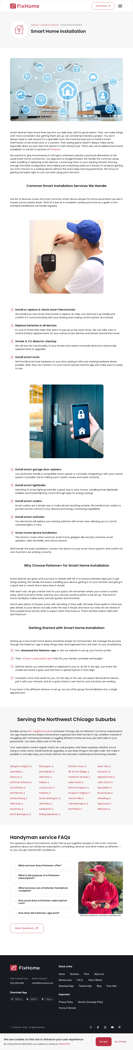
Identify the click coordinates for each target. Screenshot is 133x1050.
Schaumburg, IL (18, 798)
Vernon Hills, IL (76, 798)
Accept (103, 1041)
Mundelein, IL (105, 787)
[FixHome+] (24, 6)
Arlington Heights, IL (21, 766)
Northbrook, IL (17, 793)
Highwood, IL (104, 803)
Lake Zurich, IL (105, 782)
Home (62, 974)
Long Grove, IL (47, 787)
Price (86, 974)
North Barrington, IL (20, 814)
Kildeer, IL (44, 782)
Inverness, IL (16, 809)
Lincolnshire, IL (18, 787)
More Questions (24, 928)
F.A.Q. (80, 979)
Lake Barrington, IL (78, 803)
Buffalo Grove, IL (77, 766)
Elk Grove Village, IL (78, 771)
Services (74, 974)
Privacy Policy (66, 1001)
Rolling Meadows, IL (49, 814)
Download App (66, 985)
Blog (99, 985)
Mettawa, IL (104, 809)
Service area (65, 979)
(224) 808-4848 (17, 982)
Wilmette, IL (16, 803)
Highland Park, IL (106, 777)
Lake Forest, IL (76, 782)
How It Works (95, 979)
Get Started (101, 6)
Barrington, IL (46, 766)
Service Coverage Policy (90, 1001)
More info (64, 1043)
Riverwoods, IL (105, 793)
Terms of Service (67, 1007)
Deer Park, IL (104, 766)
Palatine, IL (45, 793)
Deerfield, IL (16, 771)
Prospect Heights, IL (79, 793)
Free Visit (111, 985)
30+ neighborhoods (39, 731)
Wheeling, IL (104, 798)
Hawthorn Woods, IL (79, 777)
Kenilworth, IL (46, 809)
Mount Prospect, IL (78, 787)
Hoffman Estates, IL (21, 782)
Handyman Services (50, 25)
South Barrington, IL (50, 798)
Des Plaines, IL (46, 771)
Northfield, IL (75, 809)
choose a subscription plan (37, 658)
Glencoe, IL (16, 777)
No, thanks (121, 1041)
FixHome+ (35, 25)
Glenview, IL (45, 777)
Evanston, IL (104, 771)
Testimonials (85, 985)
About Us (99, 974)
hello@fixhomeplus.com (42, 982)
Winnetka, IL (46, 803)
